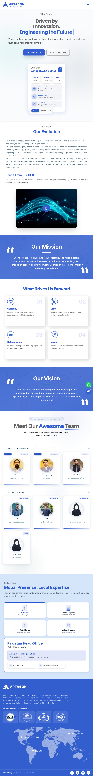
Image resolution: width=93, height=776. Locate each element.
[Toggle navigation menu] (88, 4)
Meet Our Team (58, 52)
